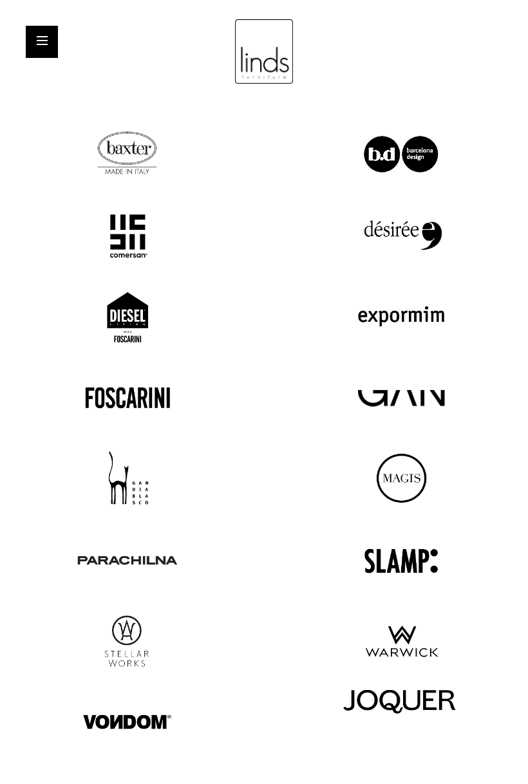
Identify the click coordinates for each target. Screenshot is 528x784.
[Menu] (43, 42)
